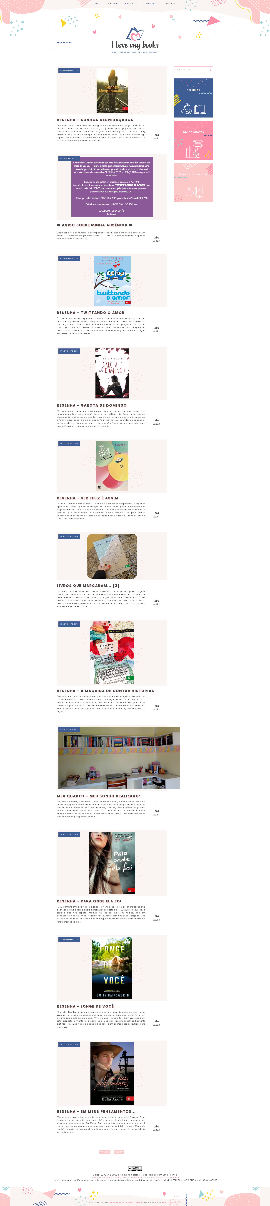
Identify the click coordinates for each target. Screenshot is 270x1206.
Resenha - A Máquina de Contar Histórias (105, 690)
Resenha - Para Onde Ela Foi (89, 901)
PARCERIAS (131, 4)
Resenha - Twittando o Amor (91, 312)
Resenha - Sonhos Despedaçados (95, 120)
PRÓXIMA (118, 1152)
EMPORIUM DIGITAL (171, 1202)
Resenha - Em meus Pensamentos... (96, 1111)
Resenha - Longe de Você (85, 1006)
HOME (98, 4)
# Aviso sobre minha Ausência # (95, 225)
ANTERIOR (105, 1152)
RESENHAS (113, 4)
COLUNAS (151, 4)
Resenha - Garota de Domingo (92, 405)
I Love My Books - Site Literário (126, 1202)
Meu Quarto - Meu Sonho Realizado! (99, 796)
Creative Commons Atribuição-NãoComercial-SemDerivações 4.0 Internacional (134, 1177)
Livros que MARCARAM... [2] (88, 585)
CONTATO (170, 4)
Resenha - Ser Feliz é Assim (87, 498)
